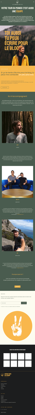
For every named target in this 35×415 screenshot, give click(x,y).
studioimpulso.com (20, 214)
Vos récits (2, 388)
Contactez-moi (3, 401)
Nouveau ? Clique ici (4, 383)
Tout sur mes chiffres (4, 399)
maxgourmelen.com (20, 267)
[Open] (7, 356)
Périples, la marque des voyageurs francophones (8, 402)
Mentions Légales (3, 412)
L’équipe (2, 397)
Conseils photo (3, 386)
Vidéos (2, 387)
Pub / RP (2, 398)
